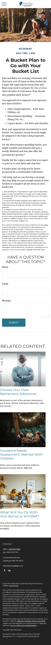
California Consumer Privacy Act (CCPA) (31, 621)
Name (5, 267)
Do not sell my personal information (23, 625)
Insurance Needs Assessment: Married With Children (21, 454)
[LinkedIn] (9, 570)
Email (5, 284)
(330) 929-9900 (14, 549)
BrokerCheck (13, 586)
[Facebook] (4, 570)
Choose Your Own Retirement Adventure (18, 392)
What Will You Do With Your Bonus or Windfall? (19, 514)
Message (6, 300)
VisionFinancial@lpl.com (13, 566)
